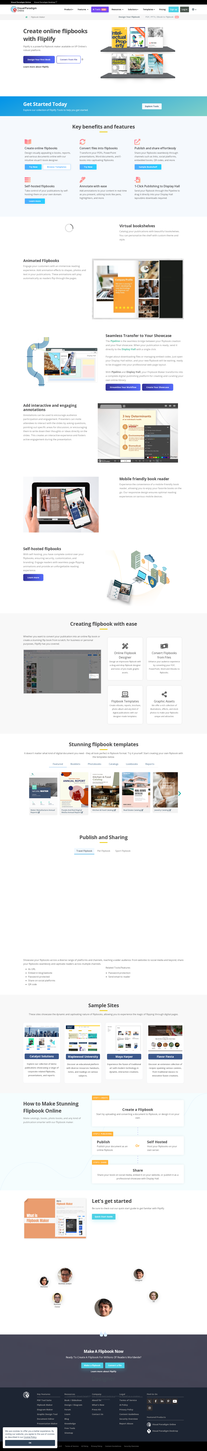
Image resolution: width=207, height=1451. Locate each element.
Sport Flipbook (123, 850)
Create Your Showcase (157, 387)
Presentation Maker (47, 1423)
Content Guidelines (129, 1414)
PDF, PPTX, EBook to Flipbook (159, 17)
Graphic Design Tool (47, 1414)
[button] (83, 9)
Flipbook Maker (45, 1405)
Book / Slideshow (73, 1400)
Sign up (173, 9)
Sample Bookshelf (148, 167)
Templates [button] (148, 9)
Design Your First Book (39, 59)
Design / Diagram (73, 1405)
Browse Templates (56, 167)
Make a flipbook (92, 1365)
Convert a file (115, 1365)
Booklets (75, 764)
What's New (98, 1405)
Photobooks (94, 764)
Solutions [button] (132, 9)
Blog (66, 1419)
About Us (96, 1400)
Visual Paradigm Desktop (44, 2)
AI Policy (123, 1405)
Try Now (33, 167)
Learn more (35, 201)
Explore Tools (152, 106)
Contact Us (97, 1414)
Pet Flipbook (103, 850)
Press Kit (96, 1409)
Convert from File (68, 59)
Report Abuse (126, 1423)
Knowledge (70, 1423)
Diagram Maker (45, 1409)
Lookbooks (132, 764)
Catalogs (113, 764)
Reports (149, 764)
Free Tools (69, 1428)
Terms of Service (128, 1400)
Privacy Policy (126, 1409)
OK (30, 1443)
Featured (58, 764)
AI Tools (99, 9)
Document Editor (45, 1419)
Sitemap (68, 1433)
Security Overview (128, 1419)
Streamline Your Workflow (123, 387)
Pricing (162, 9)
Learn (67, 1414)
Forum (67, 1409)
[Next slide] (179, 794)
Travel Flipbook (84, 850)
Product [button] (68, 9)
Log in (184, 9)
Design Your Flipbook (129, 17)
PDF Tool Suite (44, 1400)
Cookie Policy (30, 1437)
